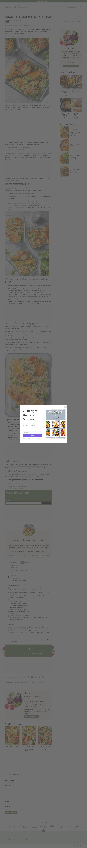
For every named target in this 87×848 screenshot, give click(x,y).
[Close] (65, 407)
